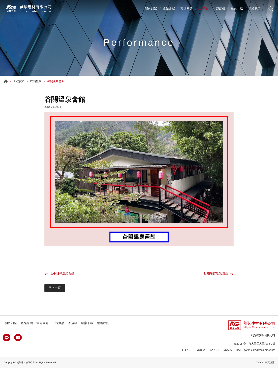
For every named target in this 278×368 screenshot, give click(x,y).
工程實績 (204, 8)
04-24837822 (197, 349)
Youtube (18, 337)
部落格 (220, 8)
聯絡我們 (254, 8)
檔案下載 (237, 8)
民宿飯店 (36, 81)
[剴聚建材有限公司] (28, 8)
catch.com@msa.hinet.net (259, 349)
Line (6, 337)
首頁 (6, 81)
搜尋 (270, 8)
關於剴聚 (151, 8)
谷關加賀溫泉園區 (216, 273)
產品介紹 (169, 8)
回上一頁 (55, 287)
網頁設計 (269, 362)
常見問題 (186, 8)
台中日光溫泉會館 (62, 273)
